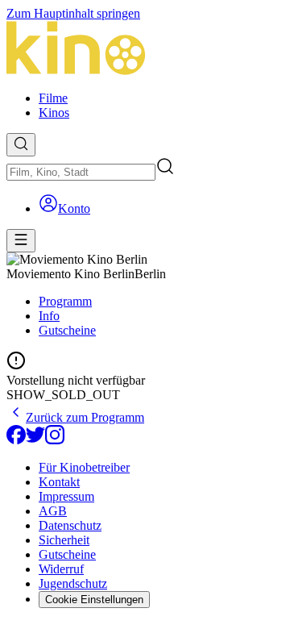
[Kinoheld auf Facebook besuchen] (16, 440)
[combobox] (80, 172)
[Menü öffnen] (20, 240)
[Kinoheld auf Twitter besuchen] (35, 440)
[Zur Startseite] (145, 49)
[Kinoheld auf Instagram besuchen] (54, 440)
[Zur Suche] (20, 144)
